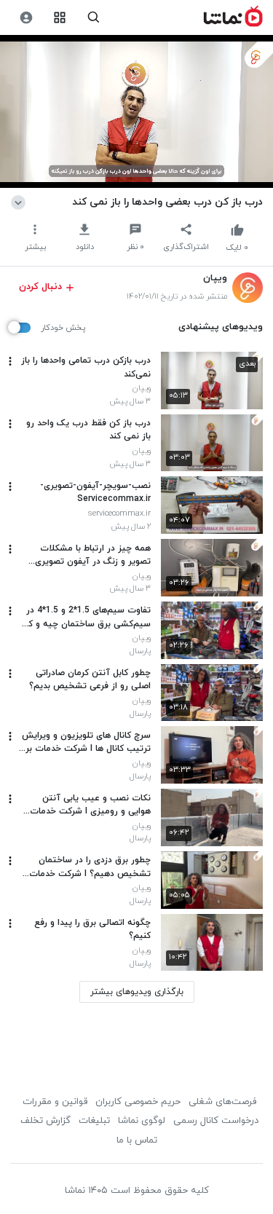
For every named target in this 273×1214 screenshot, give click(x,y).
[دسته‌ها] (60, 18)
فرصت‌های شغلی (222, 1101)
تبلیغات (94, 1120)
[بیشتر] (10, 361)
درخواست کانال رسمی (215, 1120)
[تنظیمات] (25, 18)
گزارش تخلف (45, 1120)
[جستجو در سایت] (93, 18)
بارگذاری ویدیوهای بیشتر (136, 991)
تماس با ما (136, 1140)
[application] (136, 112)
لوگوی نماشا (141, 1120)
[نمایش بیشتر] (20, 201)
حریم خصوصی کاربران (138, 1101)
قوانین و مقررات (55, 1101)
